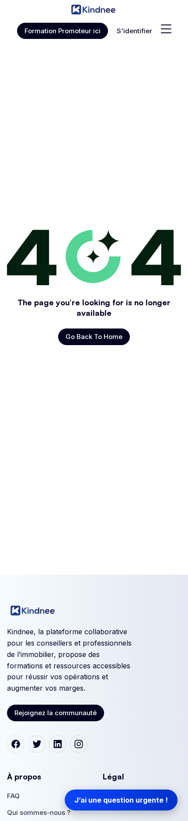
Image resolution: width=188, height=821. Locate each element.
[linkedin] (57, 744)
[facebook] (15, 744)
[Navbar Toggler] (166, 28)
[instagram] (78, 744)
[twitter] (36, 744)
